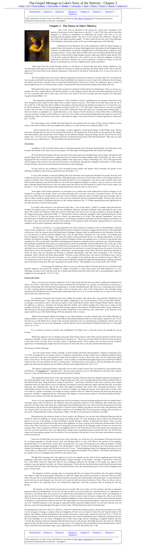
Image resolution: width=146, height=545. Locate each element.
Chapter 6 (109, 11)
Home (22, 6)
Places (94, 6)
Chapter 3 (72, 11)
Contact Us (121, 6)
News (86, 6)
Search (111, 6)
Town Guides (53, 6)
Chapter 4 (84, 11)
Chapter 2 (59, 11)
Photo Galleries (38, 6)
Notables (65, 6)
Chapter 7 (73, 14)
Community (76, 6)
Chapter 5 (97, 11)
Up (28, 6)
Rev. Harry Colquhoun (83, 18)
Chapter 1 (47, 11)
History (103, 6)
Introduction (35, 11)
